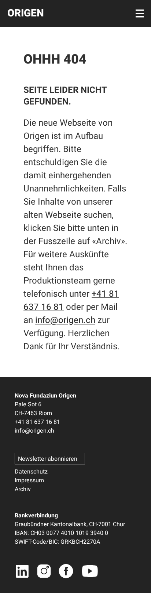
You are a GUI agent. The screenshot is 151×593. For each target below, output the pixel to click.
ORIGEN (25, 13)
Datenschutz (31, 471)
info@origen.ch (65, 320)
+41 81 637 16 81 (37, 422)
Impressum (29, 480)
